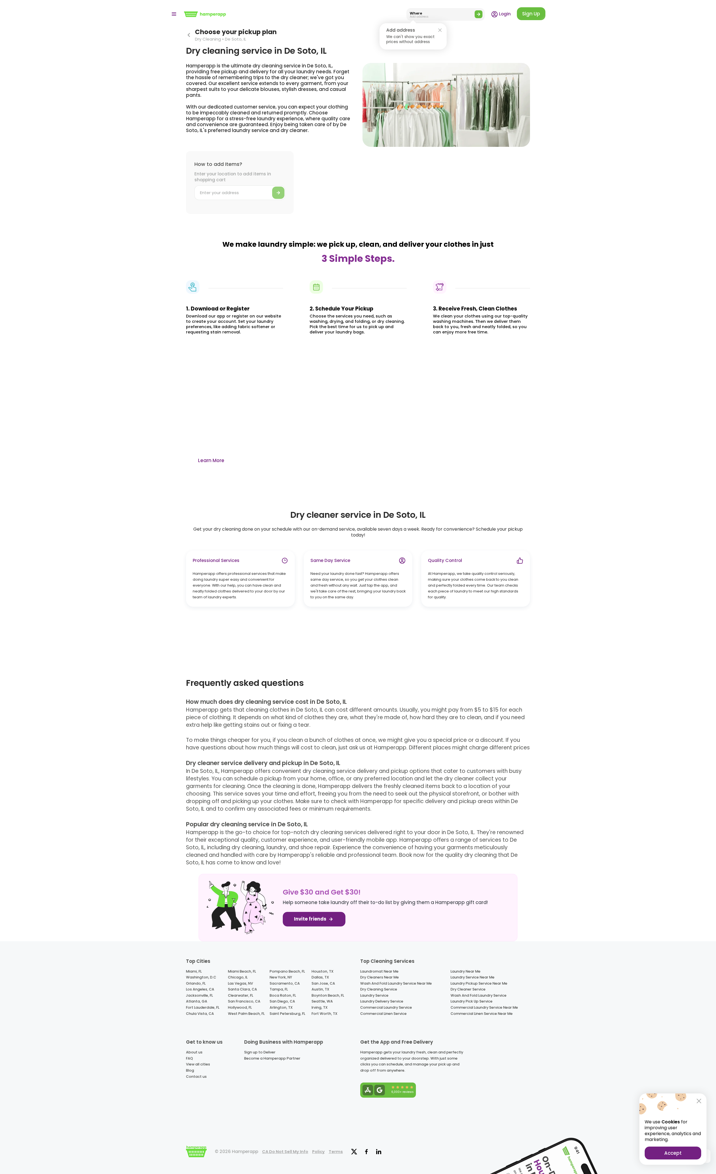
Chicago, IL (238, 977)
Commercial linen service (383, 1013)
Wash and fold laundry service (479, 995)
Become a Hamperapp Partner (272, 1058)
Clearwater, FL (240, 995)
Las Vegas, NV (240, 983)
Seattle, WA (322, 1001)
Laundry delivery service (381, 1001)
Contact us (196, 1076)
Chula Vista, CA (200, 1013)
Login (504, 14)
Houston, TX (322, 971)
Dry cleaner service (468, 989)
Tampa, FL (279, 989)
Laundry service (374, 995)
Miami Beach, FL (242, 971)
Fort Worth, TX (324, 1013)
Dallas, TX (320, 977)
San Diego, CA (282, 1001)
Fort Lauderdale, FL (202, 1007)
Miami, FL (194, 971)
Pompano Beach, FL (287, 971)
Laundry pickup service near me (479, 983)
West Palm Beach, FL (246, 1013)
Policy (318, 1152)
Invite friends (311, 919)
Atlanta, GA (196, 1001)
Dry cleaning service (378, 989)
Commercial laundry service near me (484, 1007)
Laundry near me (466, 971)
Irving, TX (320, 1007)
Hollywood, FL (240, 1007)
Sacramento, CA (285, 983)
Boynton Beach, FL (328, 995)
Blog (190, 1070)
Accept (673, 1153)
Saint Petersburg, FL (287, 1013)
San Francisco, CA (244, 1001)
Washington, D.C (201, 977)
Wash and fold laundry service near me (396, 983)
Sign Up (531, 13)
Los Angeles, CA (200, 989)
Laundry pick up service (472, 1001)
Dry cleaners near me (379, 977)
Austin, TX (320, 989)
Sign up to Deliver (259, 1052)
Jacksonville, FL (199, 995)
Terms (336, 1152)
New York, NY (281, 977)
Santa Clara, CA (242, 989)
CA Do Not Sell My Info (285, 1152)
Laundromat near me (379, 971)
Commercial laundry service (386, 1007)
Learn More (211, 460)
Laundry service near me (472, 977)
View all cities (198, 1064)
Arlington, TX (281, 1007)
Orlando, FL (196, 983)
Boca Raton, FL (283, 995)
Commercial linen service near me (482, 1013)
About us (194, 1052)
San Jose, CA (323, 983)
